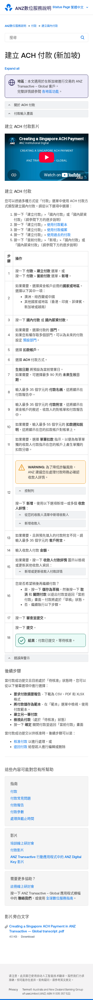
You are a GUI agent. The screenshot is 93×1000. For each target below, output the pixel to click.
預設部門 (30, 340)
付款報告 (17, 805)
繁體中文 (77, 7)
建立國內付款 (50, 26)
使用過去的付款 (59, 235)
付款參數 (17, 812)
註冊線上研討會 (22, 886)
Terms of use (26, 991)
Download (28, 936)
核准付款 (20, 741)
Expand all (12, 68)
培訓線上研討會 (22, 843)
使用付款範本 (57, 224)
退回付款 (20, 747)
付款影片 (17, 850)
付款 (34, 26)
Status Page (61, 7)
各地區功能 (50, 91)
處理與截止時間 (22, 819)
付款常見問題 (20, 798)
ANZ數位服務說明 (15, 26)
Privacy (13, 989)
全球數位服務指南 (59, 898)
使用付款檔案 (57, 230)
